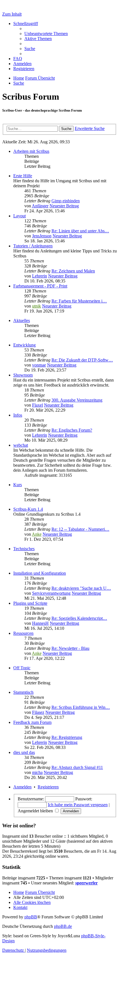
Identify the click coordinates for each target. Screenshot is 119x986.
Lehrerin (39, 276)
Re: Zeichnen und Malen (73, 271)
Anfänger (40, 205)
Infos (17, 415)
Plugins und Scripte (30, 603)
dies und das (24, 752)
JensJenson (41, 235)
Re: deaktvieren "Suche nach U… (81, 588)
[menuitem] (46, 33)
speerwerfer (86, 883)
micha (37, 772)
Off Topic (21, 667)
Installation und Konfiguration (39, 573)
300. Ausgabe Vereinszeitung (76, 400)
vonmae (39, 365)
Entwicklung (24, 345)
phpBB (30, 916)
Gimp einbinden (65, 200)
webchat (20, 445)
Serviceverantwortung (51, 593)
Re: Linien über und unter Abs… (80, 230)
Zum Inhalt (12, 14)
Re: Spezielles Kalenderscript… (79, 618)
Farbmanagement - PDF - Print (40, 286)
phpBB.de (63, 926)
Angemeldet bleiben (36, 810)
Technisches (24, 548)
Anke (37, 534)
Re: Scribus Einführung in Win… (80, 707)
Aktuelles (21, 320)
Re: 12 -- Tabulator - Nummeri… (80, 529)
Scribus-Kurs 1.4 (28, 509)
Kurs (17, 484)
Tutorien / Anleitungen (33, 246)
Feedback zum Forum (32, 722)
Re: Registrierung (66, 737)
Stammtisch (23, 692)
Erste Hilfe (22, 175)
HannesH (40, 623)
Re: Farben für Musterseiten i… (79, 301)
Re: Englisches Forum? (71, 430)
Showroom (23, 375)
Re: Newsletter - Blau (70, 648)
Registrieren (48, 787)
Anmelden (22, 787)
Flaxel (37, 405)
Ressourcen (23, 633)
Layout (19, 215)
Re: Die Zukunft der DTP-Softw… (82, 360)
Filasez (38, 712)
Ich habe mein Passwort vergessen (78, 804)
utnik (36, 306)
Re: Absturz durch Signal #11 (77, 767)
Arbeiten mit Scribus (31, 151)
